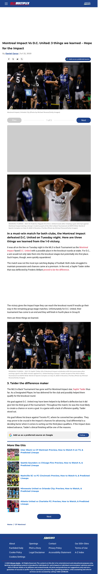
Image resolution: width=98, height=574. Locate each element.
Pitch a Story (35, 548)
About (12, 543)
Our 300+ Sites (82, 543)
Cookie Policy (15, 552)
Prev (14, 120)
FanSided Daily (16, 548)
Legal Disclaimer (37, 552)
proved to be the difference (56, 269)
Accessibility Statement (60, 552)
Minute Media (15, 563)
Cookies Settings (17, 557)
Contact (52, 543)
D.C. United (25, 250)
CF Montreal (20, 524)
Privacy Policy (55, 548)
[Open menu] (6, 3)
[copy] (21, 59)
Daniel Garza (11, 53)
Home (9, 524)
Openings (33, 543)
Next (83, 120)
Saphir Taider (79, 389)
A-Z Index (79, 552)
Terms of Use (81, 548)
